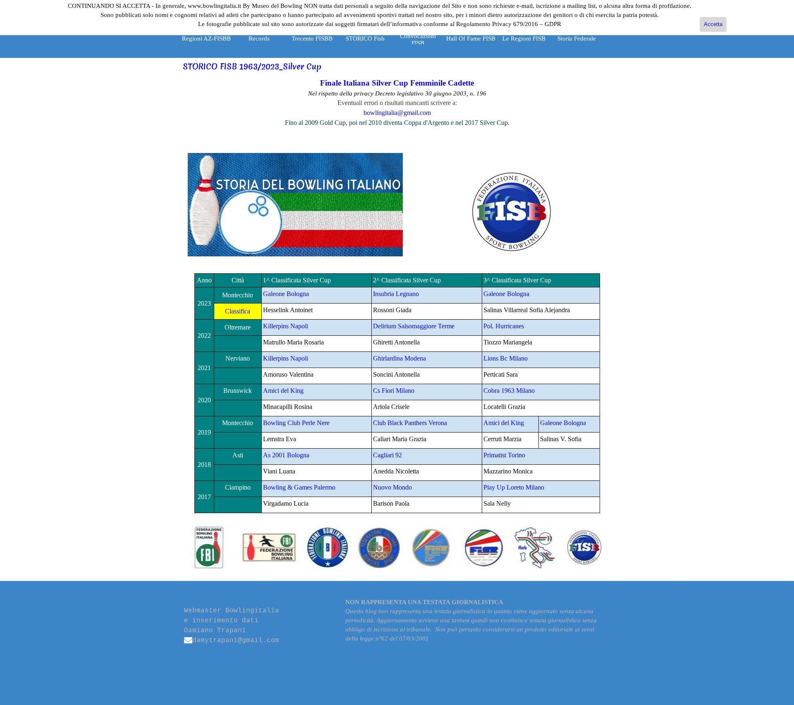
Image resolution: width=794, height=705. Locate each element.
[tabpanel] (397, 102)
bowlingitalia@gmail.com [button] (397, 112)
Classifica (237, 311)
